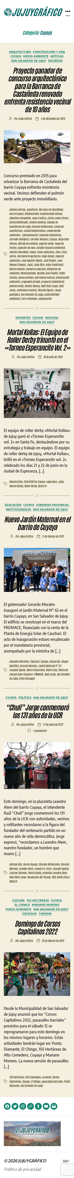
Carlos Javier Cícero (57, 218)
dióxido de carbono (27, 243)
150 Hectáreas (38, 900)
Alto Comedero (32, 1077)
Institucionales (18, 509)
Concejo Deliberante (42, 226)
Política (24, 697)
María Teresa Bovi (35, 670)
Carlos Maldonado (18, 222)
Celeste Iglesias (37, 222)
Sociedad (55, 60)
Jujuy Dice (38, 264)
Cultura (18, 900)
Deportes (23, 317)
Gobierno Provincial (52, 504)
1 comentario (39, 730)
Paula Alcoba (34, 872)
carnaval (46, 1077)
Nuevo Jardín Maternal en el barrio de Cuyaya (37, 522)
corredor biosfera (39, 239)
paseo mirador (25, 277)
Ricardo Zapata (45, 290)
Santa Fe (42, 486)
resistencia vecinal (26, 290)
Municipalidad (27, 273)
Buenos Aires (15, 481)
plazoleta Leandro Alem (54, 872)
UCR (53, 877)
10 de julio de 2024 (52, 357)
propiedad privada (30, 281)
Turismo (45, 913)
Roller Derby (30, 486)
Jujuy (29, 264)
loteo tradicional (54, 264)
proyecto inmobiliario (52, 281)
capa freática (39, 218)
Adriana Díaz (15, 864)
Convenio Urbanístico (50, 235)
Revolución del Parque (38, 877)
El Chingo (22, 904)
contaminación (30, 235)
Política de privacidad (22, 1169)
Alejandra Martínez (19, 661)
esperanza (51, 481)
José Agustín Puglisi (31, 260)
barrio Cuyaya (16, 213)
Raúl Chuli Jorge (49, 286)
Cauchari (34, 661)
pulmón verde (16, 286)
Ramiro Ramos (31, 286)
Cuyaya (15, 56)
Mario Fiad (51, 670)
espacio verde (46, 243)
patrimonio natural (44, 277)
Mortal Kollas (16, 486)
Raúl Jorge (49, 674)
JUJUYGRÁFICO (32, 1160)
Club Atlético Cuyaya (34, 481)
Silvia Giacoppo (27, 678)
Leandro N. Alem (42, 868)
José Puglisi (49, 260)
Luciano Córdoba (17, 872)
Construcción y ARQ (49, 51)
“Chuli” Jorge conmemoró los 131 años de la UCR (37, 710)
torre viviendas (29, 298)
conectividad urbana (34, 230)
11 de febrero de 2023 (53, 536)
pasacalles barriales (52, 1081)
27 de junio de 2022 (53, 724)
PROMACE (38, 674)
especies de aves (26, 247)
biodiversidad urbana (51, 213)
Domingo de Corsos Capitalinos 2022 (37, 927)
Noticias (57, 56)
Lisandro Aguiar (17, 670)
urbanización (44, 298)
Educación (13, 504)
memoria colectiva (36, 269)
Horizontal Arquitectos (28, 256)
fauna (32, 252)
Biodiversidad (31, 213)
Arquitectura (20, 51)
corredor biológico (18, 239)
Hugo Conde (48, 256)
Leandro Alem (26, 868)
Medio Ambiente (35, 56)
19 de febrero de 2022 (53, 940)
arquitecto (31, 209)
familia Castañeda (18, 252)
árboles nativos (17, 209)
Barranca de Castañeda (51, 209)
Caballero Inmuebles (20, 218)
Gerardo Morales (28, 665)
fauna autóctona (45, 252)
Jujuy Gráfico (25, 118)
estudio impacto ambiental (50, 247)
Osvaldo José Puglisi (47, 273)
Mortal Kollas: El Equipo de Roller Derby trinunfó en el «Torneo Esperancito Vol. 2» (37, 339)
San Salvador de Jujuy (28, 60)
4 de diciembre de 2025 (53, 118)
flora (57, 252)
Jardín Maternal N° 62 (49, 665)
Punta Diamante (18, 909)
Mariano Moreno (45, 904)
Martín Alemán (16, 269)
